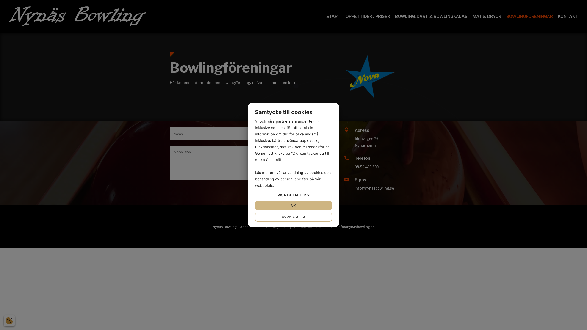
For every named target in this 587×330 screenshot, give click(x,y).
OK (293, 205)
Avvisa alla (293, 217)
